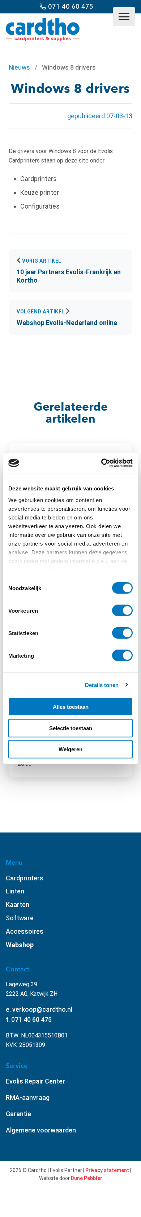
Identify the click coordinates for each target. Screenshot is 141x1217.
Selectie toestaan (70, 728)
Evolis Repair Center (35, 1081)
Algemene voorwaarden (41, 1130)
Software (20, 918)
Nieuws (19, 67)
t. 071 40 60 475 (29, 1019)
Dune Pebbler (86, 1178)
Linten (15, 891)
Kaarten (17, 904)
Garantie (18, 1114)
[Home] (43, 38)
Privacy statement (107, 1170)
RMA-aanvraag (28, 1097)
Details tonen (102, 685)
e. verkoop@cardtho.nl (39, 1009)
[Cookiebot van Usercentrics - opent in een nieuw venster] (101, 463)
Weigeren (70, 749)
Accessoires (24, 931)
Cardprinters (24, 878)
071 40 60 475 (70, 6)
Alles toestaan (71, 707)
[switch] (122, 610)
